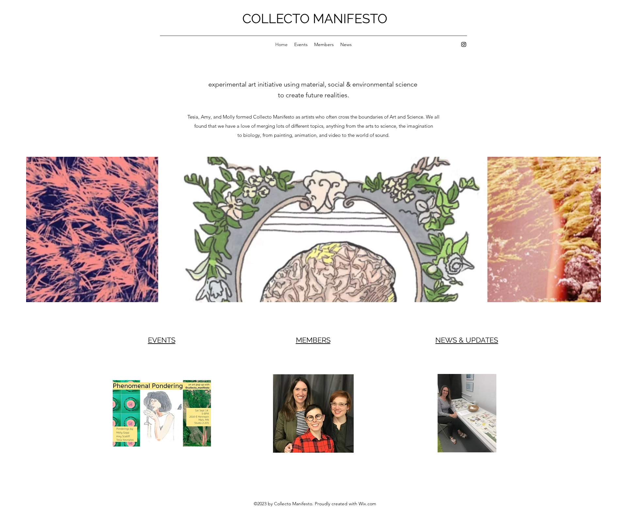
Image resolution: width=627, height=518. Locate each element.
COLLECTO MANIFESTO (314, 18)
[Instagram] (463, 44)
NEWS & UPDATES (466, 340)
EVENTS (161, 340)
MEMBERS (313, 340)
